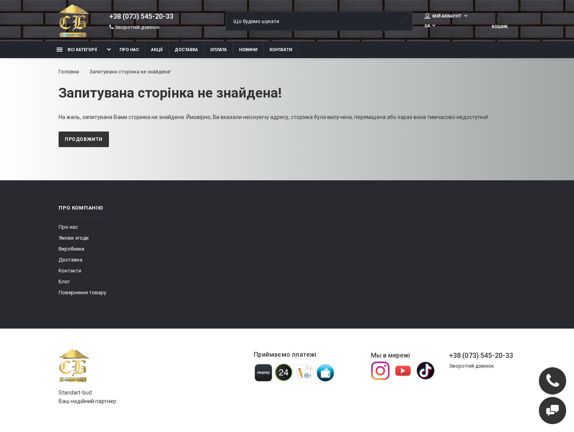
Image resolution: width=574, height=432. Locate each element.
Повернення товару (82, 292)
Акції (156, 49)
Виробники (71, 249)
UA (427, 25)
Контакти (280, 49)
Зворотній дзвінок (137, 27)
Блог (64, 281)
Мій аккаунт (447, 16)
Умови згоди (74, 238)
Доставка (186, 49)
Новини (248, 49)
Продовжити (84, 139)
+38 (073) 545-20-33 (141, 16)
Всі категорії (81, 49)
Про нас (129, 49)
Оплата (218, 49)
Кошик (500, 26)
